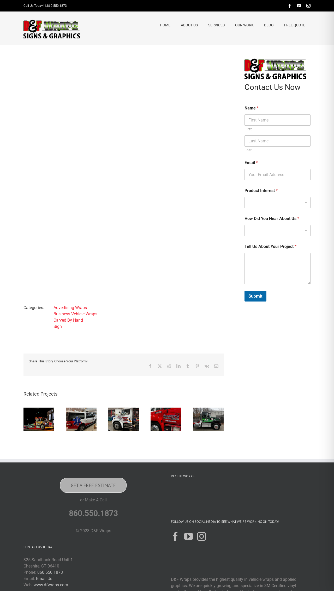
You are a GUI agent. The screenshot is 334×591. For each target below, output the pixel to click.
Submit (255, 296)
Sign (57, 326)
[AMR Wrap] (81, 410)
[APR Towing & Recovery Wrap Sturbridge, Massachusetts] (208, 410)
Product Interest (261, 190)
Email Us (44, 578)
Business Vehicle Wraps (75, 313)
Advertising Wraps (70, 307)
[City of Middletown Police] (295, 492)
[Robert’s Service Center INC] (166, 410)
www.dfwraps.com (51, 584)
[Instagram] (201, 536)
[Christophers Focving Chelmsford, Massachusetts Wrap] (38, 410)
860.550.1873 (50, 572)
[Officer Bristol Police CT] (279, 492)
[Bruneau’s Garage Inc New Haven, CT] (123, 410)
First (248, 129)
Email (251, 162)
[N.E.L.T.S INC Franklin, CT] (262, 492)
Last (248, 150)
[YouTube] (188, 536)
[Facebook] (175, 536)
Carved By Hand (68, 320)
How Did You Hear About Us (271, 218)
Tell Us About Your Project (270, 246)
